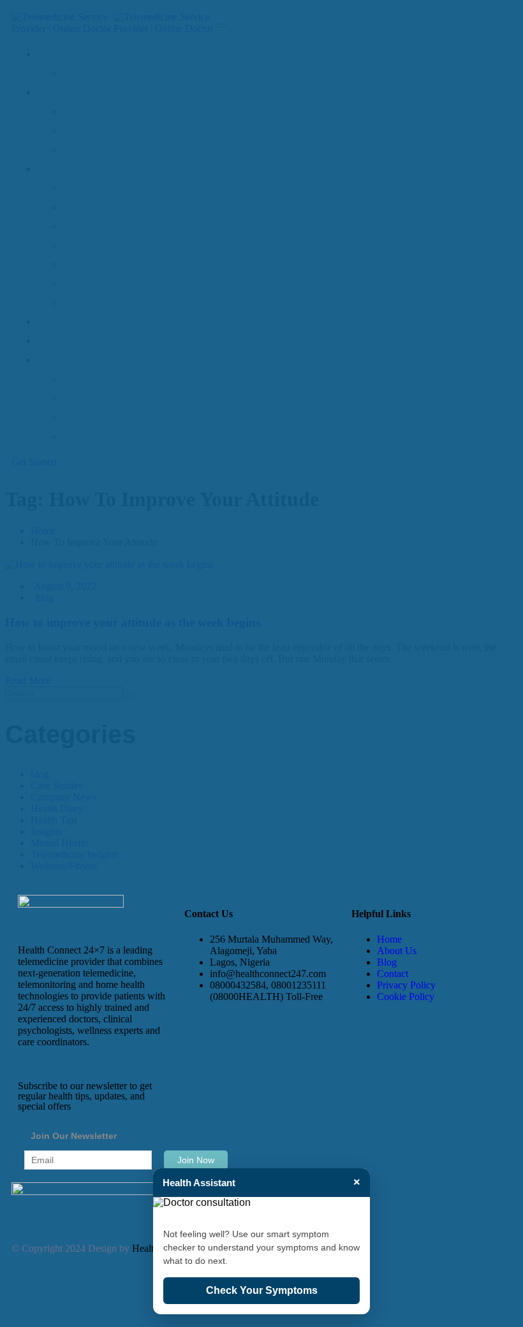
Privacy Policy (406, 985)
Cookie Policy (405, 996)
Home (389, 939)
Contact (392, 973)
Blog (387, 962)
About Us (396, 950)
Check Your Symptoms (262, 1290)
